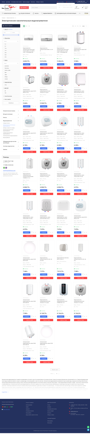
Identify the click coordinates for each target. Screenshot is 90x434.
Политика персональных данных (8, 404)
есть (6, 84)
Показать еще (55, 369)
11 (56, 373)
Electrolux (7, 68)
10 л (5, 48)
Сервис (27, 406)
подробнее (4, 392)
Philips (6, 76)
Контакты (49, 412)
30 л (5, 52)
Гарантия (27, 408)
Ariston (6, 79)
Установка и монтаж (30, 410)
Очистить (11, 103)
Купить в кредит (50, 410)
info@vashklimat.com (9, 170)
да (5, 90)
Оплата (48, 404)
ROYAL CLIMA (7, 70)
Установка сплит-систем (52, 408)
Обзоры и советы (50, 414)
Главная (3, 17)
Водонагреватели (10, 17)
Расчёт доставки (29, 404)
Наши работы (28, 412)
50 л (5, 57)
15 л (5, 50)
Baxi (5, 72)
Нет (5, 92)
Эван (6, 74)
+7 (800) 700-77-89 (81, 1)
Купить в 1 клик (29, 67)
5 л (5, 44)
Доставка (49, 406)
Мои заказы (49, 422)
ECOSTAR (7, 66)
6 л (5, 46)
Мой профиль (50, 420)
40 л (5, 54)
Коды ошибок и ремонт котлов (32, 414)
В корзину (27, 64)
